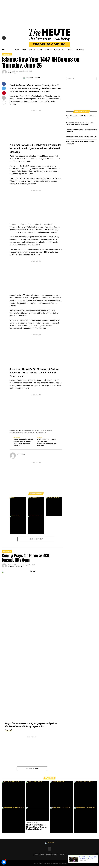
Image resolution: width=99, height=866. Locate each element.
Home (17, 49)
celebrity (80, 49)
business (48, 49)
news (24, 49)
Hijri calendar (46, 431)
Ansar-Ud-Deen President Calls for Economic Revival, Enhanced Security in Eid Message (35, 148)
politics (32, 49)
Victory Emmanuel (16, 566)
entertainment (59, 49)
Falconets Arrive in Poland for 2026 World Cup (81, 136)
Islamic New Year (16, 432)
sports (71, 49)
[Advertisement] (49, 13)
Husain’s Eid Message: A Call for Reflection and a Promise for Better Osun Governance (34, 373)
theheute (13, 73)
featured (36, 431)
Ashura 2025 (27, 431)
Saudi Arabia (41, 432)
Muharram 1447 (30, 432)
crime (40, 49)
